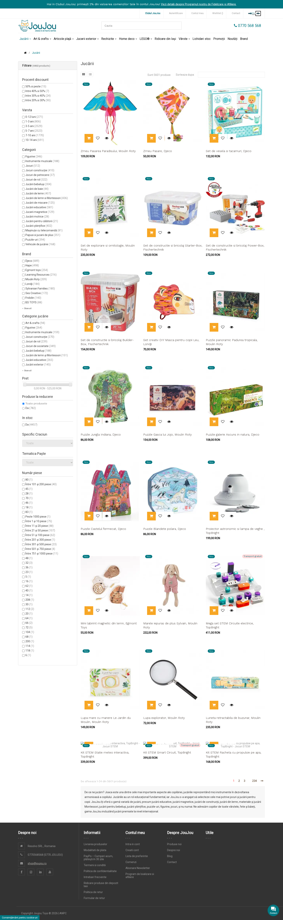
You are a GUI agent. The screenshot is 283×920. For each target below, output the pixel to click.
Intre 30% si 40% (38, 95)
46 (29, 502)
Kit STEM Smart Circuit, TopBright (167, 752)
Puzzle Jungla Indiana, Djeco (101, 434)
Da (30, 408)
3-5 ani (33, 126)
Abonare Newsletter (138, 868)
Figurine (33, 156)
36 (29, 567)
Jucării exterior (38, 364)
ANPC (63, 913)
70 (29, 498)
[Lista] (90, 74)
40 (29, 590)
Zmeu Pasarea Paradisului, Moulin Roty (108, 151)
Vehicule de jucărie (40, 244)
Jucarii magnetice (39, 211)
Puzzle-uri (35, 239)
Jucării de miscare (40, 202)
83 (29, 512)
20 (29, 613)
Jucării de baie (37, 188)
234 (254, 780)
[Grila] (83, 74)
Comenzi (131, 862)
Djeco (32, 260)
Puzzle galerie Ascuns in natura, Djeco (232, 434)
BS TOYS (33, 302)
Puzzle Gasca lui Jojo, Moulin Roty (167, 434)
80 (29, 479)
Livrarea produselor (95, 844)
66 (29, 622)
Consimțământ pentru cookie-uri (20, 917)
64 (29, 618)
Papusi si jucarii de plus (42, 235)
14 (29, 595)
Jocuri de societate (40, 346)
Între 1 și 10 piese (38, 521)
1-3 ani (33, 121)
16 (29, 581)
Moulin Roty (36, 279)
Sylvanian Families (40, 288)
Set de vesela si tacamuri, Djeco (228, 151)
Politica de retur (93, 892)
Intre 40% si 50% (37, 91)
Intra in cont (133, 844)
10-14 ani (34, 139)
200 (29, 641)
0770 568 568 (249, 25)
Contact (172, 862)
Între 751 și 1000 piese (41, 553)
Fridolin (33, 297)
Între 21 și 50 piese (40, 530)
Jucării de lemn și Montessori (46, 355)
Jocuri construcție (39, 170)
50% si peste (35, 86)
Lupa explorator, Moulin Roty (164, 718)
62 (29, 585)
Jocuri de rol (36, 179)
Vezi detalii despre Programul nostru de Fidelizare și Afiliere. (198, 4)
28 (29, 493)
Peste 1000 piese (37, 516)
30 (29, 604)
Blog (169, 856)
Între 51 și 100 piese (40, 535)
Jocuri (32, 165)
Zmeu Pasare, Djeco (157, 151)
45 (29, 488)
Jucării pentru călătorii (41, 221)
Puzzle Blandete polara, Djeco (164, 529)
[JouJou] (37, 25)
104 (29, 632)
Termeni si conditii (95, 865)
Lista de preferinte (137, 856)
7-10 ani (34, 135)
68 (29, 636)
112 (29, 609)
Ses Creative (36, 293)
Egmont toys (36, 270)
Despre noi (173, 850)
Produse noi (174, 844)
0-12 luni (34, 116)
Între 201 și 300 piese (40, 539)
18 (29, 507)
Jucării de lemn (38, 193)
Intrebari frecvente (95, 877)
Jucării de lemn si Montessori (46, 198)
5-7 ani (33, 130)
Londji (32, 283)
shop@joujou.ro (37, 863)
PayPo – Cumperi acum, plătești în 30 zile (98, 858)
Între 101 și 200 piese (41, 484)
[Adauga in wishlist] (97, 138)
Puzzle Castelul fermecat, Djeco (103, 529)
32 (29, 562)
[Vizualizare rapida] (106, 138)
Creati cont (132, 850)
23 (29, 572)
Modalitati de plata (95, 850)
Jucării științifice (38, 225)
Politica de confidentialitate (100, 871)
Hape (32, 265)
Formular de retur (94, 898)
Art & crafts (35, 323)
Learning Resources (41, 274)
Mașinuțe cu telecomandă (44, 230)
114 (29, 645)
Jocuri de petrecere (40, 174)
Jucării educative (39, 207)
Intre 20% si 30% (38, 100)
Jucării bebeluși (38, 184)
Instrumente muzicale (42, 161)
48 (29, 558)
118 (29, 650)
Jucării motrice (37, 216)
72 (29, 627)
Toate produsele (36, 403)
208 (29, 599)
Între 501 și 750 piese (40, 548)
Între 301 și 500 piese (41, 544)
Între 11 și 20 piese (39, 525)
